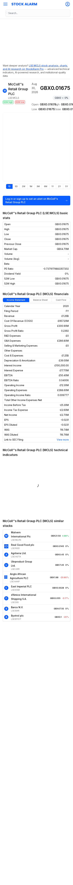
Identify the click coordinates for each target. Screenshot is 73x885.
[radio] (9, 186)
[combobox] (37, 13)
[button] (5, 4)
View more (63, 439)
